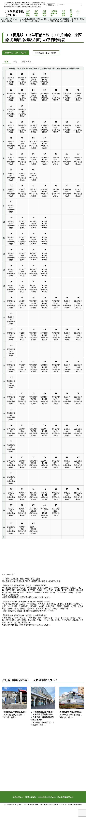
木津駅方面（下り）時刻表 (45, 53)
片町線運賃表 (44, 13)
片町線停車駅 (36, 13)
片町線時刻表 (28, 13)
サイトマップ (18, 797)
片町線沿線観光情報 (54, 13)
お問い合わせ (30, 797)
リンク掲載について (65, 797)
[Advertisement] (43, 556)
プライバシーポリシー (47, 797)
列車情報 (71, 13)
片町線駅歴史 (63, 13)
